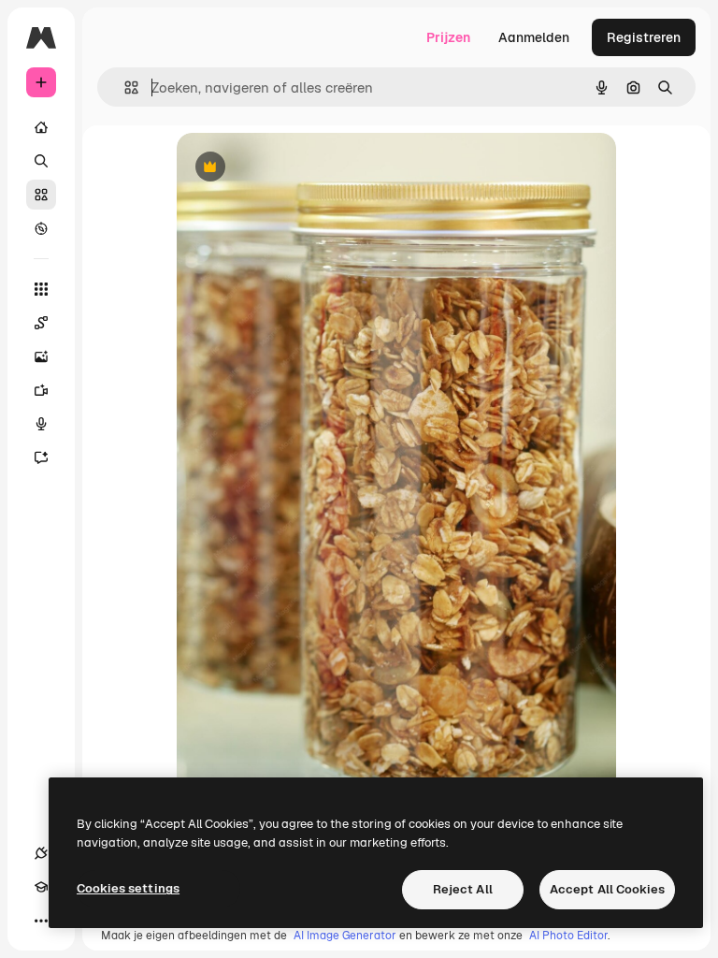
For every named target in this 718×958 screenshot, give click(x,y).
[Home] (41, 127)
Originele (299, 168)
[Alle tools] (41, 289)
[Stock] (41, 195)
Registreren (644, 37)
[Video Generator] (41, 390)
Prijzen (448, 37)
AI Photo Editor (568, 935)
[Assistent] (41, 457)
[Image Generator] (41, 356)
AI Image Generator (345, 935)
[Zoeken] (41, 161)
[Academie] (41, 887)
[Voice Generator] (41, 424)
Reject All (463, 889)
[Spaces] (41, 323)
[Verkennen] (41, 228)
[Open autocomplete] (124, 87)
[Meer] (41, 921)
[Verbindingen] (41, 853)
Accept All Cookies (607, 889)
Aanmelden (533, 37)
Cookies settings (128, 888)
